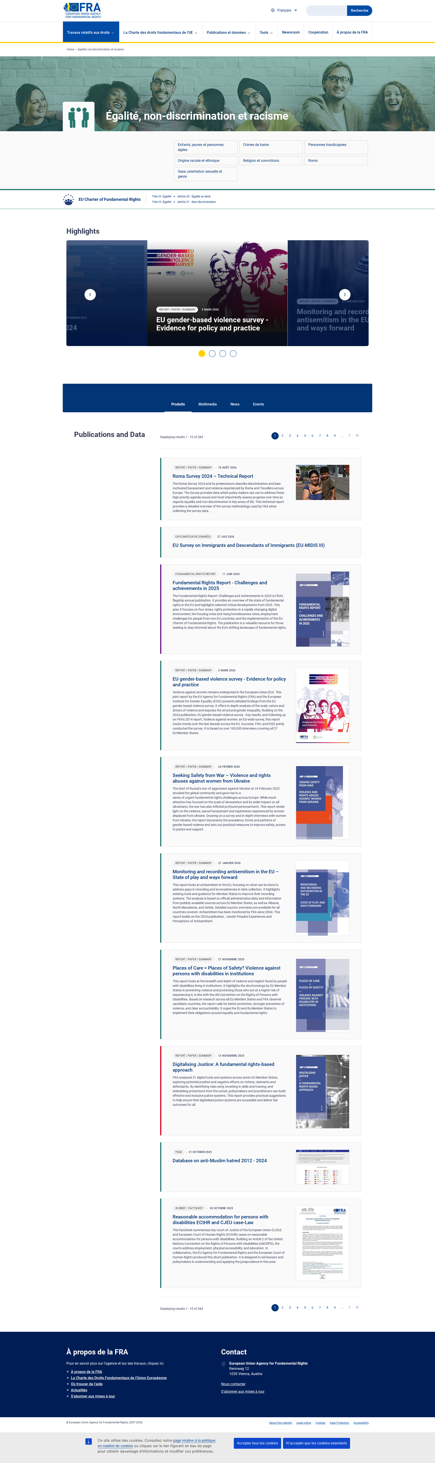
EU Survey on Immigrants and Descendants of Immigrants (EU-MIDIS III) (249, 545)
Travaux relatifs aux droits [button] (88, 32)
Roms (313, 160)
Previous (90, 294)
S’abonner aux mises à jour (93, 1396)
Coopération (318, 32)
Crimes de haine (256, 145)
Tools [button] (264, 32)
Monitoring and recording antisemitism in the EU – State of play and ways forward (226, 874)
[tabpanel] (217, 293)
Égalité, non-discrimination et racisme (101, 49)
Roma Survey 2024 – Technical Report (213, 476)
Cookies (320, 1422)
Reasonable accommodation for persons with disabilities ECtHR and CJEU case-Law (220, 1219)
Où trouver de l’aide (87, 1384)
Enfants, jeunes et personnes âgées (201, 147)
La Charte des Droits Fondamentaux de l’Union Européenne (119, 1378)
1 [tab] (201, 353)
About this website (280, 1422)
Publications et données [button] (226, 32)
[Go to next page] (349, 435)
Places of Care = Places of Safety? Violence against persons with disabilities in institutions (226, 970)
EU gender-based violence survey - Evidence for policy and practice (212, 323)
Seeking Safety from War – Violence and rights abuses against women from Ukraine (222, 778)
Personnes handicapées (327, 145)
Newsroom (291, 32)
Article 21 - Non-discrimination (196, 202)
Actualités (79, 1390)
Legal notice (303, 1422)
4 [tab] (233, 353)
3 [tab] (222, 353)
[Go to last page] (357, 435)
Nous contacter (233, 1384)
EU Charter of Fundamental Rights (110, 199)
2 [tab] (212, 353)
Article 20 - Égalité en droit (193, 196)
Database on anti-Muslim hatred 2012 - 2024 (220, 1160)
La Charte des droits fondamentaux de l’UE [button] (158, 32)
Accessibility (361, 1422)
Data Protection (339, 1422)
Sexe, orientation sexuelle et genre (200, 174)
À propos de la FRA (352, 32)
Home (70, 49)
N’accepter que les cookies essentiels (316, 1443)
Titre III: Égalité (161, 196)
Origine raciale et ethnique (198, 160)
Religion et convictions (261, 160)
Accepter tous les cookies (257, 1443)
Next (344, 294)
